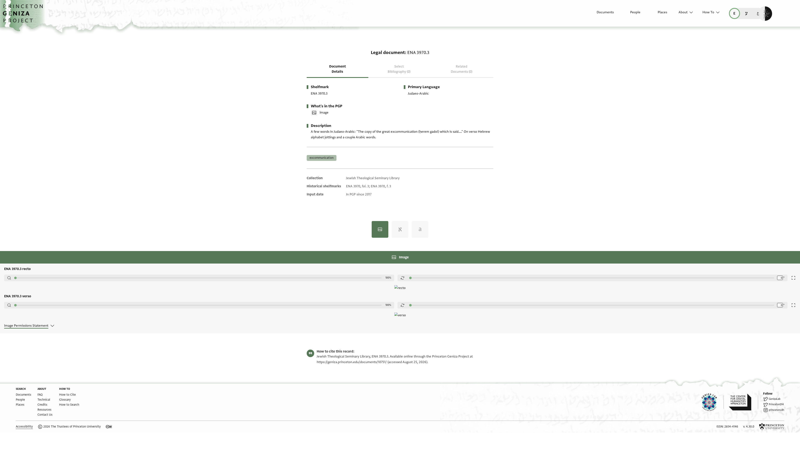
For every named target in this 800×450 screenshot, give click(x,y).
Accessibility (24, 427)
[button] (24, 15)
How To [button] (708, 12)
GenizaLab (774, 399)
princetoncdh (776, 410)
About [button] (683, 12)
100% (388, 277)
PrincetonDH (776, 404)
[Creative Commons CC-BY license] (109, 426)
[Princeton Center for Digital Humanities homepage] (743, 402)
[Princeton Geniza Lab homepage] (713, 402)
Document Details (337, 69)
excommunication (322, 158)
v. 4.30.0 (748, 427)
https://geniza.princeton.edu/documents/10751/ (352, 362)
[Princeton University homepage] (771, 426)
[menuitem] (601, 14)
